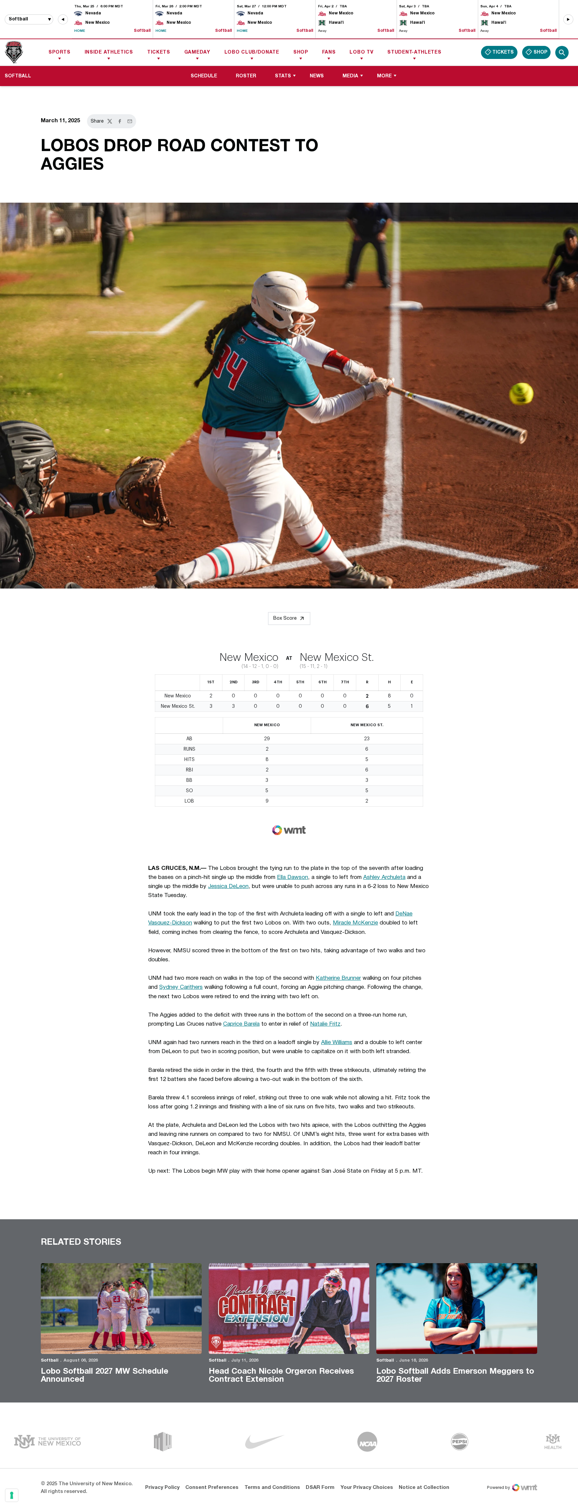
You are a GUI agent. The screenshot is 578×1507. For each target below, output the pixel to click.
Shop (300, 52)
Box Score (285, 618)
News (317, 76)
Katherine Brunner (338, 978)
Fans (329, 52)
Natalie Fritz (325, 1024)
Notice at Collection (424, 1487)
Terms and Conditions (272, 1487)
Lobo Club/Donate (251, 52)
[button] (63, 19)
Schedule (204, 76)
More (384, 76)
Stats (283, 76)
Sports (59, 52)
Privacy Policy (162, 1487)
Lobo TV (361, 52)
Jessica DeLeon (228, 886)
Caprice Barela (241, 1024)
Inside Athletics (109, 52)
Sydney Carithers (181, 987)
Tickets (158, 52)
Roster (246, 76)
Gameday (197, 52)
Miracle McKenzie (355, 923)
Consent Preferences (211, 1487)
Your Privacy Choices (367, 1487)
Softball (50, 1361)
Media (350, 76)
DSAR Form (320, 1487)
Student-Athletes (414, 52)
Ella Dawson (292, 877)
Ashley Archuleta (384, 877)
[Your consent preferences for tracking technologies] (11, 1495)
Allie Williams (336, 1042)
